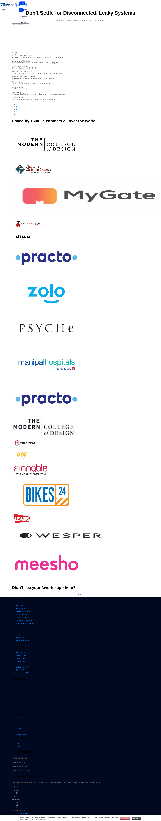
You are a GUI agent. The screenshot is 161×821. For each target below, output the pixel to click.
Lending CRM (20, 661)
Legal (18, 726)
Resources (23, 23)
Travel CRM (20, 670)
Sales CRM (19, 605)
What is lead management (24, 688)
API (17, 629)
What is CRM (20, 685)
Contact (18, 743)
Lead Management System (25, 623)
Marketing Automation (23, 611)
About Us (19, 720)
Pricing (20, 637)
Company (23, 16)
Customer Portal (21, 617)
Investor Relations (22, 734)
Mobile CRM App (21, 614)
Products (24, 3)
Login (3, 10)
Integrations (19, 626)
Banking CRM (20, 658)
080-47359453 (5, 3)
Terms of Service (21, 732)
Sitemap (18, 746)
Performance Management (24, 620)
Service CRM (20, 608)
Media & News (20, 737)
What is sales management (24, 694)
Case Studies (20, 696)
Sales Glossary (20, 708)
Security (18, 729)
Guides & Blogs (20, 699)
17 (17, 113)
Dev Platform (20, 632)
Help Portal (19, 635)
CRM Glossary (20, 705)
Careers (18, 740)
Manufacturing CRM (22, 673)
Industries (23, 10)
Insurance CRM (21, 655)
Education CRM (21, 652)
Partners (18, 723)
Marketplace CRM (22, 667)
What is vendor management (24, 691)
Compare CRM (20, 702)
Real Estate (19, 664)
